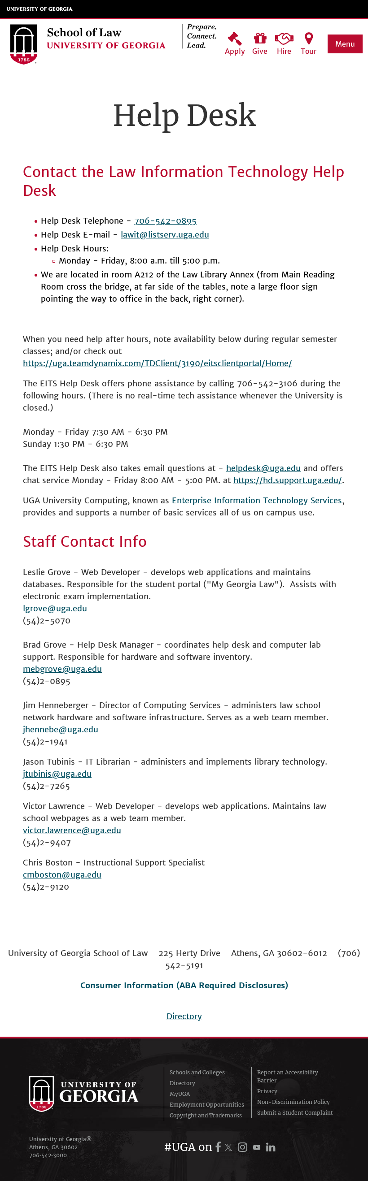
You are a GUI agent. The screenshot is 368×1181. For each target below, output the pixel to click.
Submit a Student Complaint (295, 1112)
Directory (184, 1016)
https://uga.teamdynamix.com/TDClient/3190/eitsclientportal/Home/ (157, 363)
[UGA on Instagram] (244, 1147)
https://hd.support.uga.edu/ (287, 480)
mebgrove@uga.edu (62, 669)
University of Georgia (40, 9)
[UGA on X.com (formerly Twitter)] (230, 1147)
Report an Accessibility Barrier (287, 1076)
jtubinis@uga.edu (57, 774)
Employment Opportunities (207, 1104)
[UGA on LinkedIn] (271, 1147)
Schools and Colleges (197, 1072)
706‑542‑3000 (48, 1155)
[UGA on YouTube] (258, 1147)
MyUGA (180, 1093)
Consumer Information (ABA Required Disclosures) (184, 985)
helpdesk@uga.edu (263, 468)
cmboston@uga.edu (62, 875)
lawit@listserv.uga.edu (165, 234)
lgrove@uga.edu (55, 608)
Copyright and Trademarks (206, 1115)
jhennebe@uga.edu (60, 729)
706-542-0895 (165, 221)
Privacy (267, 1091)
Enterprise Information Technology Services (257, 500)
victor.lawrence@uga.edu (72, 830)
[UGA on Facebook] (219, 1147)
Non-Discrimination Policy (293, 1102)
